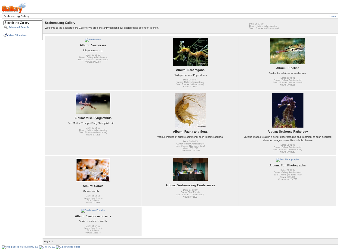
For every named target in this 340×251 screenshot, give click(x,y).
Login (333, 16)
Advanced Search (19, 27)
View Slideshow (18, 35)
